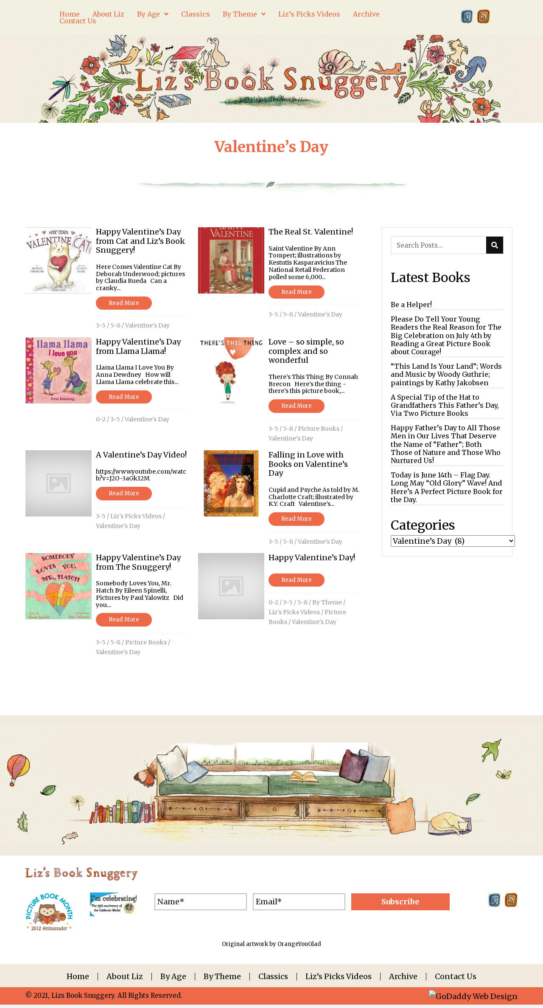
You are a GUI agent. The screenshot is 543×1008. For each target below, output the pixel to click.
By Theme (327, 602)
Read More (124, 303)
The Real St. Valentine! (311, 232)
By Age (173, 976)
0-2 (101, 419)
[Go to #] (483, 16)
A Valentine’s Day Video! (141, 455)
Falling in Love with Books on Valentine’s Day (308, 464)
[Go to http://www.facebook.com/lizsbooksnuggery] (466, 16)
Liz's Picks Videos (136, 516)
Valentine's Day (147, 325)
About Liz (124, 976)
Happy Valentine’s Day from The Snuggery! (138, 562)
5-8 (115, 325)
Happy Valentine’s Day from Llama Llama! (138, 346)
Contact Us (455, 976)
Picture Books (318, 428)
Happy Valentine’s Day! (312, 557)
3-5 (101, 325)
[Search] (494, 245)
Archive (403, 976)
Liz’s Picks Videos (338, 976)
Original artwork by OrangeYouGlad (271, 944)
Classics (273, 976)
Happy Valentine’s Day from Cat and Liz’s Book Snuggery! (140, 241)
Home (78, 976)
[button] (400, 901)
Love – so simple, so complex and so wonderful (306, 351)
